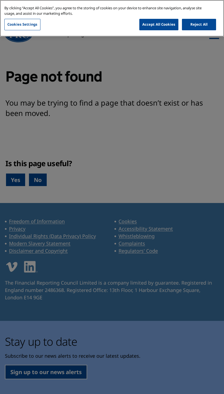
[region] (112, 18)
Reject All (199, 24)
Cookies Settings (22, 24)
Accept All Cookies (158, 24)
